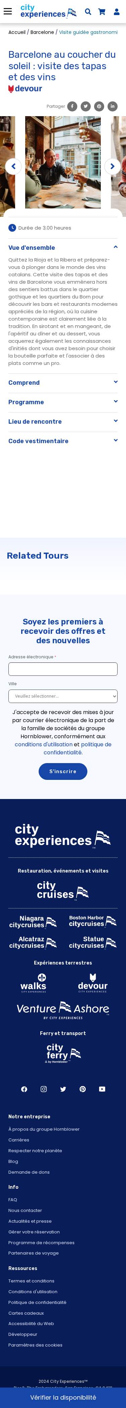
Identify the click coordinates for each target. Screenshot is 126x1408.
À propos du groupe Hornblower (44, 1129)
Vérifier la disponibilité (63, 1397)
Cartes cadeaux (26, 1313)
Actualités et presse (30, 1221)
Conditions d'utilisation (32, 1291)
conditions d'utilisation (44, 744)
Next (112, 166)
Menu (7, 11)
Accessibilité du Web (31, 1323)
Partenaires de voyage (33, 1253)
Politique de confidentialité (37, 1302)
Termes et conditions (31, 1281)
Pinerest (83, 1089)
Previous (13, 166)
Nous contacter (25, 1210)
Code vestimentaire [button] (38, 441)
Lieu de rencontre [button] (35, 421)
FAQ (12, 1199)
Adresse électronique (30, 657)
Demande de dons (29, 1172)
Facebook (24, 1089)
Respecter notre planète (35, 1150)
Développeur (22, 1334)
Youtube (102, 1089)
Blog (13, 1161)
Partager (56, 106)
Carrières (18, 1140)
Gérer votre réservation (34, 1232)
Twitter (63, 1089)
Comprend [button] (24, 382)
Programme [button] (26, 402)
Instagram (44, 1089)
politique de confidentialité (78, 748)
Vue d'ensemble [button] (31, 247)
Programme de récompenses (41, 1242)
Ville (13, 684)
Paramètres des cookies (35, 1345)
